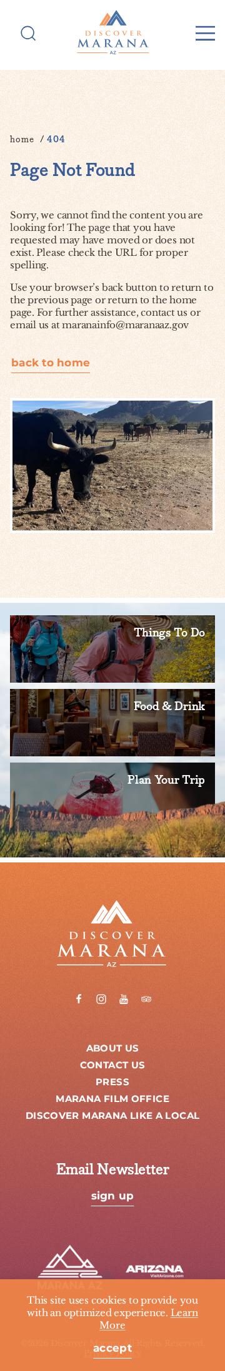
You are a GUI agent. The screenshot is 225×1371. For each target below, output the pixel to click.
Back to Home (50, 363)
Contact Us (113, 1065)
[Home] (112, 32)
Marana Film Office (112, 1099)
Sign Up (112, 1196)
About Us (112, 1048)
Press (112, 1082)
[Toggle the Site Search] (28, 32)
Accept (112, 1349)
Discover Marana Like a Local (113, 1116)
